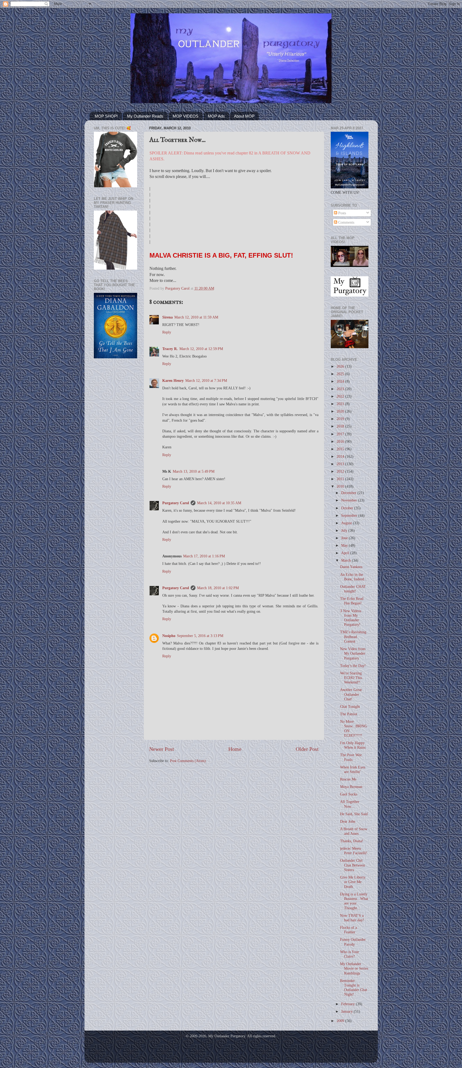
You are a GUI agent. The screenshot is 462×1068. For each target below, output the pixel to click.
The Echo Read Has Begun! (351, 600)
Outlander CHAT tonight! (353, 588)
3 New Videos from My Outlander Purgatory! (350, 618)
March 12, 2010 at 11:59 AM (196, 317)
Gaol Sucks (348, 794)
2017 (341, 434)
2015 (341, 449)
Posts (341, 213)
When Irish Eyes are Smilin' (352, 769)
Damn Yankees (351, 567)
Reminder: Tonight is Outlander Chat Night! (353, 987)
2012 (341, 471)
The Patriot (348, 714)
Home (234, 749)
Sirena (167, 317)
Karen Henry (173, 380)
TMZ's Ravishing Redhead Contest (353, 636)
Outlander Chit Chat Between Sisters (352, 865)
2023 (341, 389)
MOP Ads (216, 116)
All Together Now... (349, 803)
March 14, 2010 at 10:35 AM (219, 503)
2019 (341, 419)
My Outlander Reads (145, 116)
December (349, 493)
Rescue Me (348, 779)
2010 (341, 486)
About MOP (244, 116)
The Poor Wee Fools (351, 757)
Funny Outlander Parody (353, 941)
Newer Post (161, 749)
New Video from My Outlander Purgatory (352, 653)
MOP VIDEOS (185, 116)
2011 (341, 479)
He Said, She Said (354, 814)
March (346, 560)
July (344, 530)
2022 (341, 396)
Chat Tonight (350, 706)
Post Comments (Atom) (188, 761)
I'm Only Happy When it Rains (352, 745)
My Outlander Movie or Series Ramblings (354, 968)
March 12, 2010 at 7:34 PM (206, 380)
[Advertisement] (115, 448)
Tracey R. (170, 349)
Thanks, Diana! (351, 841)
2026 (341, 366)
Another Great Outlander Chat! (351, 694)
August (347, 523)
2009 (341, 1021)
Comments (345, 222)
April (345, 553)
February (348, 1004)
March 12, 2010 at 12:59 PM (201, 349)
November (349, 500)
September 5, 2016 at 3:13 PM (200, 636)
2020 (341, 411)
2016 (341, 441)
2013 (341, 464)
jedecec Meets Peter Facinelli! (353, 850)
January (347, 1011)
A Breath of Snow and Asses (353, 831)
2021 (341, 404)
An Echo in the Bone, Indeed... (353, 576)
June (345, 538)
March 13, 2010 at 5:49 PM (193, 471)
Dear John (347, 821)
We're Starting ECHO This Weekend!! (351, 678)
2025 (341, 374)
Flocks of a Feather (348, 929)
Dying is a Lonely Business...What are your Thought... (354, 901)
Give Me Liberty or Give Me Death (352, 882)
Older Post (307, 749)
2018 (341, 426)
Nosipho (168, 636)
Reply (166, 332)
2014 (341, 456)
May (345, 545)
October (347, 508)
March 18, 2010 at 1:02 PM (218, 588)
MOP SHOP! (106, 116)
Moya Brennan (351, 787)
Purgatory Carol (175, 503)
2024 (341, 381)
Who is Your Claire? (349, 954)
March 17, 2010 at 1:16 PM (204, 556)
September (349, 515)
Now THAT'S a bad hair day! (352, 917)
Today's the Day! (353, 665)
